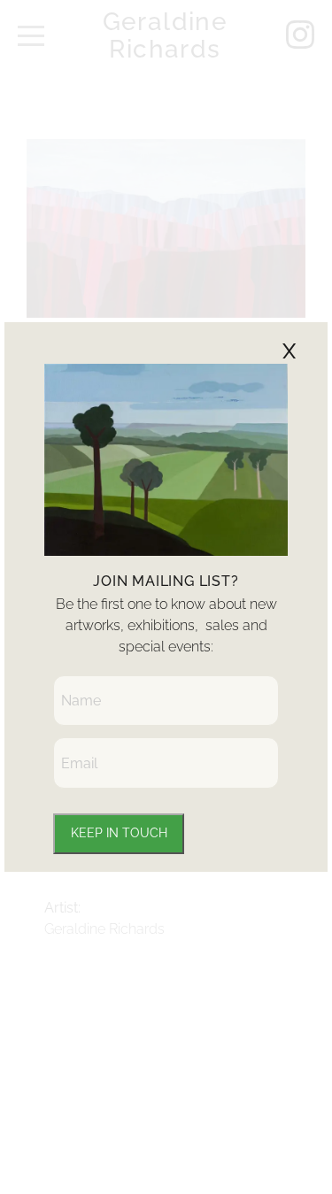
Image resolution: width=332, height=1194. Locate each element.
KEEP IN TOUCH (119, 833)
